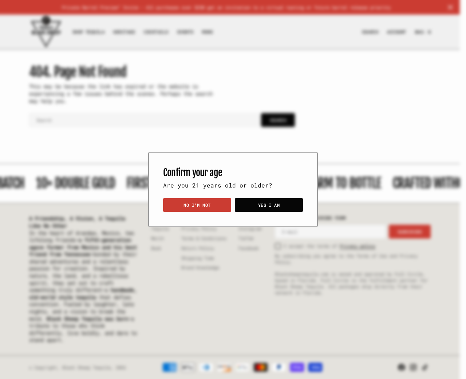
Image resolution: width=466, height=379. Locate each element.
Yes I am (269, 205)
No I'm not (197, 205)
